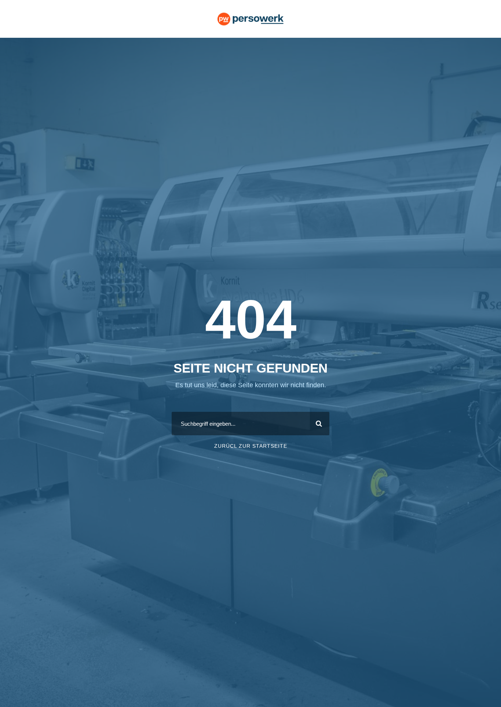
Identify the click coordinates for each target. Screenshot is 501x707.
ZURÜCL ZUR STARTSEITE (250, 446)
